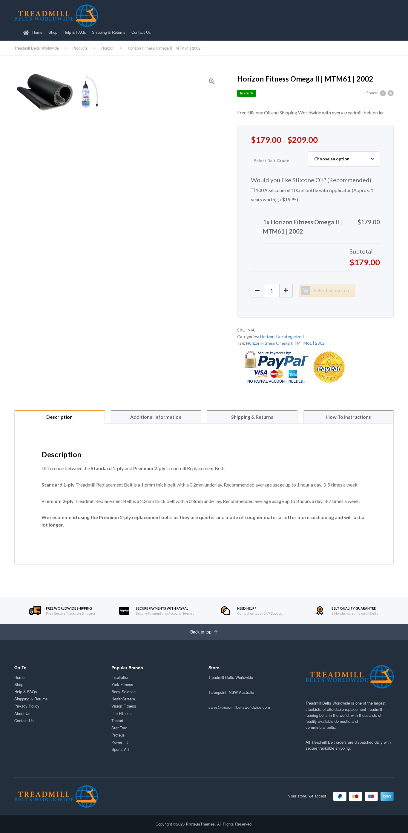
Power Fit (119, 742)
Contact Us (141, 32)
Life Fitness (121, 713)
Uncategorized (290, 336)
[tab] (59, 417)
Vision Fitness (123, 706)
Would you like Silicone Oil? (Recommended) (311, 179)
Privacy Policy (26, 706)
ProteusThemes (200, 824)
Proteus (118, 735)
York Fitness (122, 684)
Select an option (331, 290)
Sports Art (120, 749)
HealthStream (123, 699)
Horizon (267, 336)
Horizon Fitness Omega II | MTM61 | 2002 (285, 343)
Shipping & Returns (108, 32)
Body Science (123, 691)
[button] (286, 290)
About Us (22, 713)
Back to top (201, 632)
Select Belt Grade (271, 160)
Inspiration (120, 677)
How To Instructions (348, 417)
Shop (52, 32)
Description (59, 417)
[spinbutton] (271, 290)
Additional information (155, 417)
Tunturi (117, 720)
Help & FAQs (74, 32)
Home (36, 32)
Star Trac (119, 728)
